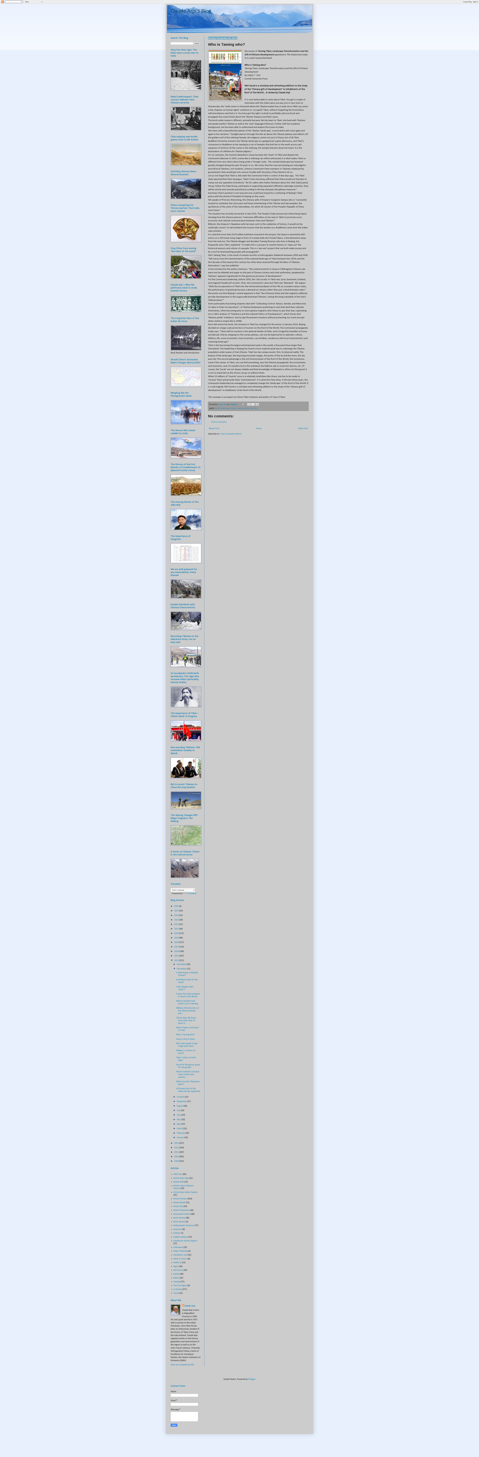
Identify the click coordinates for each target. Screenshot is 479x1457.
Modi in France (180, 1259)
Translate (192, 893)
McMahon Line (180, 1255)
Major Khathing (180, 1251)
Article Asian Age (181, 1178)
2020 (176, 933)
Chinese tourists (236, 408)
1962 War (177, 1174)
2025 (176, 911)
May (179, 1119)
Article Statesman (222, 408)
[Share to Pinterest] (257, 404)
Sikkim (176, 1278)
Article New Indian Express (185, 1192)
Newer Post (214, 428)
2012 (176, 1148)
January (180, 1137)
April (179, 1124)
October (181, 1097)
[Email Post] (243, 405)
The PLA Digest (180, 1285)
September (182, 1101)
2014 (176, 960)
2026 (176, 906)
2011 (176, 1152)
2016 (176, 951)
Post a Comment (218, 422)
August (180, 1106)
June (179, 1115)
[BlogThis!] (250, 404)
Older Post (303, 428)
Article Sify (178, 1206)
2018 (176, 942)
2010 (176, 1157)
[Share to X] (253, 404)
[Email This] (248, 404)
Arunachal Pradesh (181, 1214)
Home (259, 428)
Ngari (175, 1266)
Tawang (176, 1282)
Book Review (179, 1218)
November (182, 969)
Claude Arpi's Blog (191, 11)
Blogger (251, 1379)
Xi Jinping (177, 1289)
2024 (176, 915)
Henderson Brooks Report (185, 1241)
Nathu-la (177, 1262)
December (182, 964)
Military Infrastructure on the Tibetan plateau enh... (187, 1011)
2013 (176, 1143)
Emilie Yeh (248, 408)
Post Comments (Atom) (231, 434)
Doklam (176, 1233)
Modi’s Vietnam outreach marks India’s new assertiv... (187, 1074)
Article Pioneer (180, 1199)
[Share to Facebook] (255, 404)
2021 (176, 929)
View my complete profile (182, 1365)
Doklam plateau (180, 1237)
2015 (176, 956)
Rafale (176, 1274)
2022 (176, 924)
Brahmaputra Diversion (183, 1225)
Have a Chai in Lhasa (185, 1039)
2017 (176, 947)
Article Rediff (179, 1202)
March (180, 1128)
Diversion (177, 1229)
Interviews (178, 1247)
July (179, 1110)
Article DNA (178, 1182)
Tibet (255, 408)
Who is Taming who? (185, 1034)
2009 (176, 1161)
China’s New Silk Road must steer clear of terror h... (186, 1020)
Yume (176, 1293)
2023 (176, 920)
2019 (176, 938)
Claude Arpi (189, 1306)
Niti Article (178, 1270)
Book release (179, 1222)
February (181, 1133)
